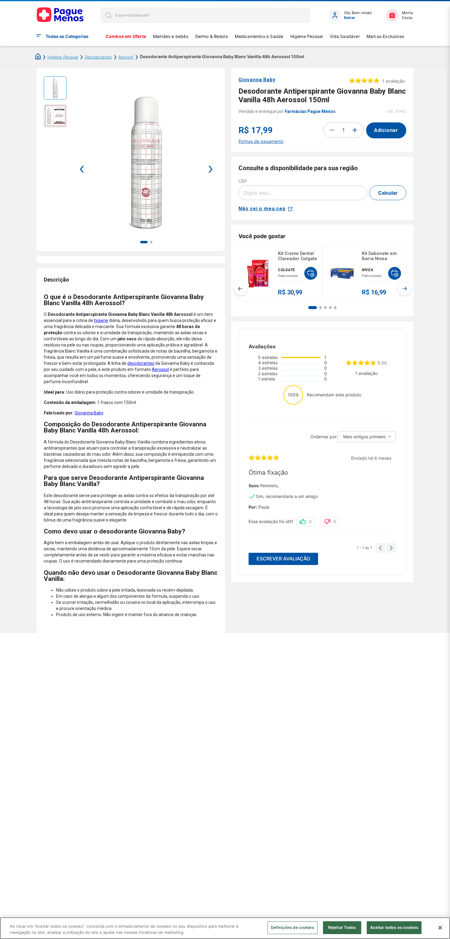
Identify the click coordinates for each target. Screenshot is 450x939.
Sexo (254, 485)
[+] (354, 130)
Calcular (388, 193)
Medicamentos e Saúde (259, 36)
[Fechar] (440, 927)
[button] (312, 307)
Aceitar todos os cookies (394, 927)
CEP (242, 181)
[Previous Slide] (240, 289)
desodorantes (140, 363)
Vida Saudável (344, 36)
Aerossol (160, 369)
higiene (101, 320)
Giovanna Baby (89, 412)
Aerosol (125, 56)
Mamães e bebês (170, 36)
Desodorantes (98, 56)
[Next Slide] (404, 289)
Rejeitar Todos (342, 927)
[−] (332, 130)
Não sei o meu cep (262, 208)
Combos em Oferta (126, 36)
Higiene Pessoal (306, 36)
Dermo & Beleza (211, 36)
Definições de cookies (292, 927)
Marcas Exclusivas (385, 36)
